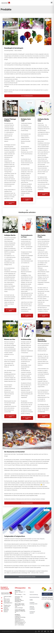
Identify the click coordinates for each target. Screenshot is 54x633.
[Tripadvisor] (51, 631)
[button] (52, 2)
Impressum (32, 591)
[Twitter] (45, 631)
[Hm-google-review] (36, 631)
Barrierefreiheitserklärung (34, 597)
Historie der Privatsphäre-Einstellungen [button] (32, 608)
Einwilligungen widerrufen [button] (32, 612)
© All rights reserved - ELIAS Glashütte (9, 631)
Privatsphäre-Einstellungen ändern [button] (33, 603)
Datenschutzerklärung (34, 594)
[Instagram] (39, 631)
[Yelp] (48, 631)
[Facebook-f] (42, 631)
